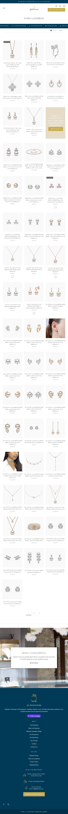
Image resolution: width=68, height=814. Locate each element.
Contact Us (34, 747)
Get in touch (55, 129)
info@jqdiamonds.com (37, 788)
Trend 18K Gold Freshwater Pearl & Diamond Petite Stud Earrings (34, 236)
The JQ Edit (34, 740)
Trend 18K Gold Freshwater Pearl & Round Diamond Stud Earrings (55, 166)
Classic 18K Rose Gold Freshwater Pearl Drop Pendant (55, 269)
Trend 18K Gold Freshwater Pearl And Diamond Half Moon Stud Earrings (12, 199)
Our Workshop (34, 737)
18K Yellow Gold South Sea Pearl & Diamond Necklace (55, 508)
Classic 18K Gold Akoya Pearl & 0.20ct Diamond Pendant (34, 131)
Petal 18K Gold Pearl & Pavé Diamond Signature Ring (55, 63)
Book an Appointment (56, 9)
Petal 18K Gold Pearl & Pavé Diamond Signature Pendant (12, 97)
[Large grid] (51, 30)
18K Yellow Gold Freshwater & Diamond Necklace (55, 475)
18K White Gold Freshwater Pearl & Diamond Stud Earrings (12, 342)
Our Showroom (34, 734)
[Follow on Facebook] (4, 804)
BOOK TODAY (34, 663)
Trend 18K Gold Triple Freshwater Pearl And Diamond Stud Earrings (55, 200)
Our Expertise (34, 725)
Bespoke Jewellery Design (34, 731)
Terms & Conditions (34, 759)
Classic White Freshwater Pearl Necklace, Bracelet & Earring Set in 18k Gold (34, 166)
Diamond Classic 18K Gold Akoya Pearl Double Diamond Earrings (12, 129)
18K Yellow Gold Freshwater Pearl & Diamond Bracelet (34, 539)
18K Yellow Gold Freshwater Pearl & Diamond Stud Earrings (34, 342)
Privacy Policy (34, 762)
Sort (60, 30)
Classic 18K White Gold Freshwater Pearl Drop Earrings (12, 306)
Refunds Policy (34, 755)
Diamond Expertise (34, 728)
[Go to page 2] (39, 613)
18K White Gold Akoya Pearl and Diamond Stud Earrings (34, 441)
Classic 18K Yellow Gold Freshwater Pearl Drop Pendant (12, 269)
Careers (34, 744)
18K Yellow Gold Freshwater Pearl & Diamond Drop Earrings (55, 306)
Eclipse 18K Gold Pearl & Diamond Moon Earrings (55, 97)
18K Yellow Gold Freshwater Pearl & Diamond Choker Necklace (12, 475)
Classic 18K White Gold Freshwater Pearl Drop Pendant (34, 269)
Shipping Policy (34, 765)
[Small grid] (53, 30)
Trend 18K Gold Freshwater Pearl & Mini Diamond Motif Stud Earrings (12, 166)
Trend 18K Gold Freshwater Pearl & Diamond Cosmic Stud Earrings (34, 200)
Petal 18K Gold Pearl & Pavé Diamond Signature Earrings (34, 98)
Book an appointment (34, 794)
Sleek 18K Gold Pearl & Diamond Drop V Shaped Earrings (34, 64)
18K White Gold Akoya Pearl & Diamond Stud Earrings (55, 539)
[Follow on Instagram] (8, 804)
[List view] (55, 30)
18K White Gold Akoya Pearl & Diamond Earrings (34, 571)
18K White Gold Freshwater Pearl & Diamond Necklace (12, 508)
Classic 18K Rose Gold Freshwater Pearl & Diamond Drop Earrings (34, 306)
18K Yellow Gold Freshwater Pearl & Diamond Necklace (34, 475)
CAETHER (44, 811)
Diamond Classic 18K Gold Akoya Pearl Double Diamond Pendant (12, 64)
